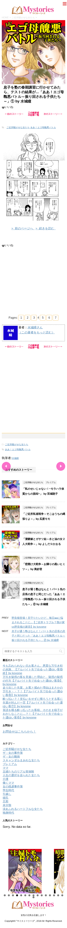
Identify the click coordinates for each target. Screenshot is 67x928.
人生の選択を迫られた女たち (21, 775)
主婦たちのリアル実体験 (18, 771)
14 (58, 895)
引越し (7, 793)
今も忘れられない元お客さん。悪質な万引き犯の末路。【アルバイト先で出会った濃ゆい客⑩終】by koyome (33, 669)
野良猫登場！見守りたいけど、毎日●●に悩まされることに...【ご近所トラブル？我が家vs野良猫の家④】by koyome (38, 622)
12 (50, 895)
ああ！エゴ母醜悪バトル (43, 127)
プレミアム (10, 764)
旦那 (5, 801)
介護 (5, 779)
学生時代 (8, 790)
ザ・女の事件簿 (13, 752)
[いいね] (3, 107)
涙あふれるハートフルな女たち (23, 808)
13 (54, 895)
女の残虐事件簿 (13, 786)
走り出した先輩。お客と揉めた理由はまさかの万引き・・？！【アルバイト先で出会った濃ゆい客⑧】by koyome (33, 691)
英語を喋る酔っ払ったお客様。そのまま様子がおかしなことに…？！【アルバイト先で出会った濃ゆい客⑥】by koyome (33, 714)
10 (42, 895)
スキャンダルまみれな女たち (21, 760)
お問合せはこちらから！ (19, 731)
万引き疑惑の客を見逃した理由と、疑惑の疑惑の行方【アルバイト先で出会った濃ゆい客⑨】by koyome (33, 680)
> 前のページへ (23, 228)
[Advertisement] (33, 280)
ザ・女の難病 (11, 756)
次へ (60, 870)
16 (33, 897)
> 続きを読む (46, 228)
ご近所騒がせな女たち (18, 127)
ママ (5, 767)
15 (62, 895)
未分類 (7, 805)
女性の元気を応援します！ (33, 915)
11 (46, 895)
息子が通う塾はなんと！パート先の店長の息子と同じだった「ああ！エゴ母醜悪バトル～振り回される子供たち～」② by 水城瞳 (38, 636)
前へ (7, 870)
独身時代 (8, 812)
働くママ (8, 782)
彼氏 (5, 797)
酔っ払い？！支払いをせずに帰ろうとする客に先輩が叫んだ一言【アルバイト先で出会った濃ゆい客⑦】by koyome (33, 702)
